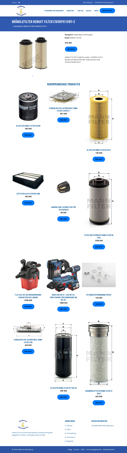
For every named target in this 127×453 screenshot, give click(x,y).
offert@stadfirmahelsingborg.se (104, 2)
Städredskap (78, 35)
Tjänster (70, 426)
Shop (96, 11)
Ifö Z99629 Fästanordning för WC (98, 295)
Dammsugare (88, 35)
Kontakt (76, 449)
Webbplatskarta (108, 449)
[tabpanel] (32, 53)
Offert (69, 429)
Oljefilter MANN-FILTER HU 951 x (99, 150)
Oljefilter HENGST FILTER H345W (28, 126)
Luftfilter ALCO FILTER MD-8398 (28, 193)
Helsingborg (88, 2)
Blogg (88, 11)
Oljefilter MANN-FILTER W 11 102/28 (63, 388)
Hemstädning (71, 433)
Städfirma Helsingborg (54, 11)
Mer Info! (71, 49)
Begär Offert (107, 11)
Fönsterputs (71, 437)
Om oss (80, 11)
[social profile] (19, 2)
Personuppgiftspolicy (94, 449)
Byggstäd (70, 441)
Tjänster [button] (70, 11)
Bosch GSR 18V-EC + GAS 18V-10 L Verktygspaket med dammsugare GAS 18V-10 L (63, 297)
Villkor (83, 449)
